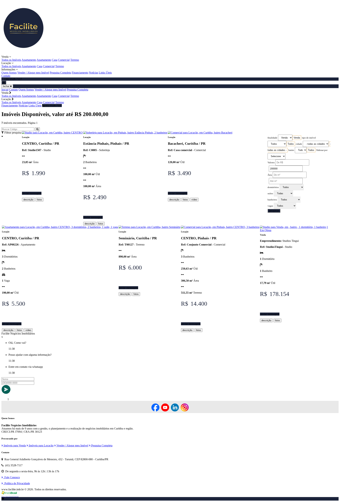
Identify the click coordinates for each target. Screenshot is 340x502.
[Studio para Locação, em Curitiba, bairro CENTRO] (52, 132)
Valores (271, 162)
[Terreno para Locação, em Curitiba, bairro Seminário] (149, 227)
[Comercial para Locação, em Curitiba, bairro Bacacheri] (200, 132)
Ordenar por (321, 150)
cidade (299, 144)
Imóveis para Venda (14, 445)
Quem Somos (9, 72)
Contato (5, 75)
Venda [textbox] (297, 137)
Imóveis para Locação (40, 445)
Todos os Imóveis (11, 59)
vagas (270, 206)
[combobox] (296, 137)
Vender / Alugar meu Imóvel (33, 72)
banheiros (272, 199)
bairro (291, 150)
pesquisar (274, 210)
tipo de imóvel (309, 138)
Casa (54, 59)
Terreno (74, 59)
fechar (6, 86)
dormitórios (273, 187)
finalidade (272, 138)
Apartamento (29, 59)
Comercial (64, 59)
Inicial (4, 89)
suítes (270, 193)
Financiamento (80, 72)
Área (270, 175)
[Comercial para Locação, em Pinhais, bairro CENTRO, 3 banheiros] (220, 227)
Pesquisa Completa (60, 72)
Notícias (93, 72)
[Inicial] (23, 53)
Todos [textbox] (291, 144)
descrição (28, 199)
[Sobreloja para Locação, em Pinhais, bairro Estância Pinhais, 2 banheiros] (125, 132)
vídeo (194, 199)
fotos (39, 199)
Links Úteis (105, 72)
